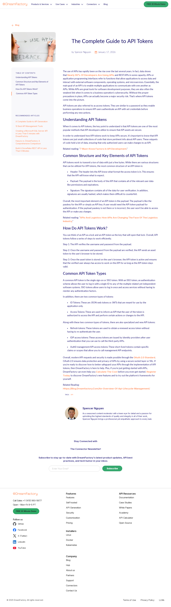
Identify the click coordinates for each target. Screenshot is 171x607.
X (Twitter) (22, 536)
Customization (73, 517)
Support (70, 580)
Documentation (126, 497)
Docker (69, 540)
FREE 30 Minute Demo (156, 4)
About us (70, 570)
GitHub (21, 524)
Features (70, 497)
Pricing (69, 523)
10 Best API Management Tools (29, 126)
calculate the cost (106, 371)
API (72, 394)
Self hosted (71, 502)
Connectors (92, 4)
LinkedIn (21, 542)
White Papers (125, 507)
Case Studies (125, 502)
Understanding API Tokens (26, 77)
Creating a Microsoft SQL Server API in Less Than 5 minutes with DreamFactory (32, 133)
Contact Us (71, 590)
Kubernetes (71, 545)
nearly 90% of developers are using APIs (90, 75)
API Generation (73, 507)
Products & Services (40, 4)
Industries (75, 4)
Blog (106, 4)
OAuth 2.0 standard (144, 357)
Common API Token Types (26, 94)
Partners (70, 575)
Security (70, 512)
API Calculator (126, 517)
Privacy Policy (147, 600)
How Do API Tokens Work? (27, 89)
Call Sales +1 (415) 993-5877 (27, 500)
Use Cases (60, 4)
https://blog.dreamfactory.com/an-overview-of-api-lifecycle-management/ (106, 388)
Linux (68, 535)
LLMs (161, 600)
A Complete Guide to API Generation (32, 121)
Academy (123, 512)
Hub (68, 565)
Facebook (22, 530)
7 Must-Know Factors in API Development (103, 148)
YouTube (22, 548)
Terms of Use (129, 600)
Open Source (125, 523)
